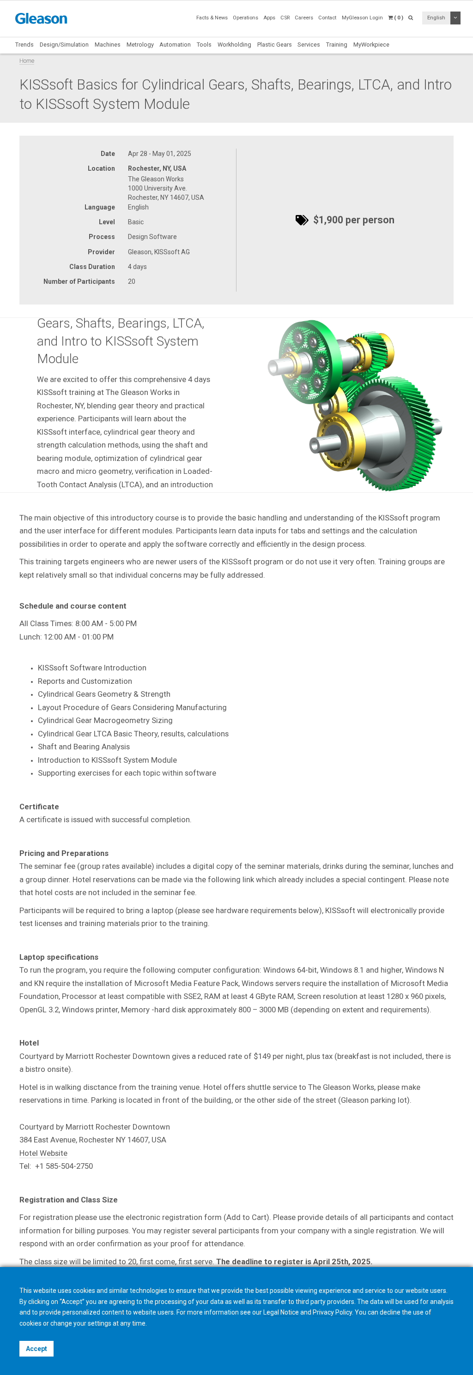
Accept (36, 1348)
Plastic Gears (274, 44)
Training (336, 44)
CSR (285, 18)
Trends (24, 44)
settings (99, 1323)
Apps (269, 18)
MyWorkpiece (371, 44)
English (436, 18)
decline (390, 1312)
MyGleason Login (362, 18)
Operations (245, 18)
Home (26, 60)
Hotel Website (43, 1153)
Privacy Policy (332, 1312)
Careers (304, 18)
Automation (175, 44)
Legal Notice (281, 1312)
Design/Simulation (64, 44)
